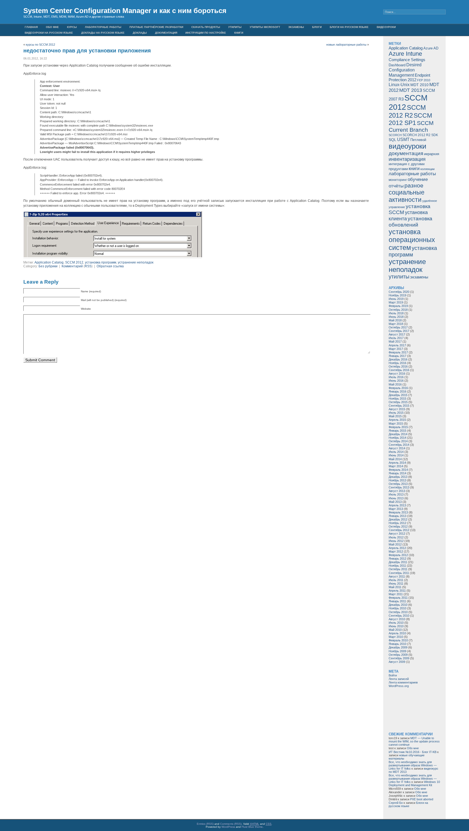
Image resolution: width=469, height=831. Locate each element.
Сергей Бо (396, 802)
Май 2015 (395, 416)
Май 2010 (395, 629)
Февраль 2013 (398, 512)
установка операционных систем (412, 239)
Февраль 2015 (398, 427)
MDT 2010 (419, 85)
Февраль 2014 (398, 469)
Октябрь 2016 (398, 366)
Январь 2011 (397, 601)
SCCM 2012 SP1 (410, 119)
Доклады (140, 32)
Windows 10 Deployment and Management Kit (414, 783)
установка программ (100, 262)
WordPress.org (399, 686)
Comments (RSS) (231, 823)
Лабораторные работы (103, 27)
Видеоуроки (386, 27)
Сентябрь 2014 (399, 444)
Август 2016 (397, 373)
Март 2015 (396, 423)
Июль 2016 (396, 377)
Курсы (72, 27)
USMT (403, 139)
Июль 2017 (396, 338)
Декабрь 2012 (398, 519)
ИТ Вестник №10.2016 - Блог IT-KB (412, 752)
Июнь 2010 (396, 626)
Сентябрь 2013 (399, 487)
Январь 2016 (397, 391)
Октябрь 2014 (398, 441)
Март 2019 (396, 302)
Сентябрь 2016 (399, 370)
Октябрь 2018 (398, 309)
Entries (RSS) (205, 823)
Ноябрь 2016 (397, 363)
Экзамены (296, 27)
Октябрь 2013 (398, 483)
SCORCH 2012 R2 (416, 135)
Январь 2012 (397, 558)
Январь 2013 (397, 516)
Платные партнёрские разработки (156, 27)
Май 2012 (395, 544)
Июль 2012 (396, 537)
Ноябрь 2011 (397, 565)
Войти (393, 675)
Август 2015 (397, 409)
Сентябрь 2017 (399, 331)
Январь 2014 (397, 473)
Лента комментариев (403, 682)
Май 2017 (395, 341)
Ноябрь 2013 (397, 480)
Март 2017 (396, 348)
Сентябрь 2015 (399, 405)
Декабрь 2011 (398, 562)
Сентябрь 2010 (399, 615)
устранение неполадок (135, 262)
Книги (238, 32)
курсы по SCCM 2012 (40, 44)
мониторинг (398, 180)
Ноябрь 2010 (397, 608)
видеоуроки (407, 146)
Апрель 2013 (397, 505)
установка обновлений (410, 221)
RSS (88, 266)
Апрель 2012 (397, 548)
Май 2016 (395, 384)
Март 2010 (396, 636)
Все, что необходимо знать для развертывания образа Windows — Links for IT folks (413, 765)
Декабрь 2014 (398, 434)
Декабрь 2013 (398, 476)
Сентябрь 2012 (399, 530)
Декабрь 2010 (398, 604)
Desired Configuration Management (405, 69)
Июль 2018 (396, 313)
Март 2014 (396, 466)
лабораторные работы (412, 173)
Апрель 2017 (397, 345)
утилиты (399, 277)
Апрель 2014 (397, 462)
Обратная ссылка (110, 266)
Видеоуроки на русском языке (49, 32)
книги (414, 168)
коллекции (427, 169)
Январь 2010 (397, 643)
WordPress (228, 826)
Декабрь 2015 (398, 395)
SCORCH (395, 135)
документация (406, 153)
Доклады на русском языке (103, 32)
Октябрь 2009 (398, 654)
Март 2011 (396, 594)
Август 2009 (397, 661)
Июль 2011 (396, 580)
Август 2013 (397, 491)
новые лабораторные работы (346, 44)
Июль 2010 (396, 622)
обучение (418, 179)
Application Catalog (49, 262)
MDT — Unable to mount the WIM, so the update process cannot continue (414, 741)
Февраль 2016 (398, 388)
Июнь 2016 (396, 380)
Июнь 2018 (396, 316)
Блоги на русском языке (349, 27)
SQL (392, 139)
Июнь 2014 (396, 455)
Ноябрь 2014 (397, 437)
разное (413, 185)
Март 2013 (396, 508)
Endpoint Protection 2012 (409, 77)
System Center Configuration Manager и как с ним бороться (124, 11)
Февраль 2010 (398, 640)
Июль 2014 (396, 451)
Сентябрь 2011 (399, 573)
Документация (166, 32)
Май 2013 (395, 501)
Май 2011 (395, 587)
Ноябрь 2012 (397, 523)
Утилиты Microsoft (265, 27)
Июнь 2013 (396, 498)
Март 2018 (396, 323)
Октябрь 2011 (398, 569)
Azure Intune (405, 53)
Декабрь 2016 (398, 359)
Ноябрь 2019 (397, 295)
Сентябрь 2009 (399, 658)
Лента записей (399, 679)
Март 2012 (396, 551)
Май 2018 (395, 320)
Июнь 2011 (396, 583)
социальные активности (406, 196)
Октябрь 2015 (398, 402)
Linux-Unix (399, 84)
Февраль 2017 (398, 352)
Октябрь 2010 (398, 612)
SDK (434, 135)
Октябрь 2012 (398, 526)
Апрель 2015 (397, 419)
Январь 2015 (397, 430)
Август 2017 (397, 334)
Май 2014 (395, 459)
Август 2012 (397, 533)
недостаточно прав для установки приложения (87, 51)
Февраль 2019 (398, 306)
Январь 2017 (397, 356)
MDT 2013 (410, 90)
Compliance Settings (407, 59)
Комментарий (72, 266)
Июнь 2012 (396, 540)
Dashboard (397, 65)
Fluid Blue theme (252, 826)
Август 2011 (397, 576)
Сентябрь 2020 (399, 291)
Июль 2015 (396, 412)
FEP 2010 (423, 80)
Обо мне (52, 27)
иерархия (431, 154)
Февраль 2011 (398, 597)
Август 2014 (397, 448)
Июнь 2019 (396, 298)
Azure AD (430, 48)
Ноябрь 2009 (397, 651)
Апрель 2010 (397, 633)
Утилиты (235, 27)
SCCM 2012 (74, 262)
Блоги (317, 27)
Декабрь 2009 (398, 647)
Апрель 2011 (397, 590)
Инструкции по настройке (205, 32)
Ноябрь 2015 (397, 398)
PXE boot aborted (421, 799)
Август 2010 (397, 619)
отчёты (396, 186)
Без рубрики (48, 266)
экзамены (419, 277)
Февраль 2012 (398, 555)
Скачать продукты (205, 27)
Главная (31, 27)
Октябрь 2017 (398, 327)
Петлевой (418, 140)
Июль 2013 (396, 494)
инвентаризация (407, 159)
